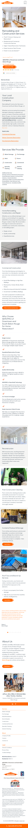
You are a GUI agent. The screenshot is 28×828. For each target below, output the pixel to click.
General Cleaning (6, 728)
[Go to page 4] (12, 632)
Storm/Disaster (6, 719)
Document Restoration (18, 179)
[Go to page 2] (9, 632)
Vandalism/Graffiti (16, 182)
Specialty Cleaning (6, 726)
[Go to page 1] (8, 632)
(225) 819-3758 (9, 67)
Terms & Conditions (7, 747)
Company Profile (6, 735)
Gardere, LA (4, 84)
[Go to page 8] (19, 632)
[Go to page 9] (20, 632)
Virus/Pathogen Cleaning (8, 176)
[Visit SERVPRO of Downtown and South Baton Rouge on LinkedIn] (12, 704)
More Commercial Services (11, 308)
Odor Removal (13, 181)
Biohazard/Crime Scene (17, 174)
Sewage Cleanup (6, 174)
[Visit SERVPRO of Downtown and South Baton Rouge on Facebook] (15, 704)
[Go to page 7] (17, 632)
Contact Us (5, 740)
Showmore (4, 128)
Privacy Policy (5, 750)
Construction (5, 721)
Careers (4, 738)
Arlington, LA (11, 84)
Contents (4, 184)
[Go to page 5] (14, 632)
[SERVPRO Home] (7, 2)
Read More (7, 666)
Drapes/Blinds (5, 181)
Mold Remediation (6, 716)
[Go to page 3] (11, 632)
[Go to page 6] (15, 632)
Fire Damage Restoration (10, 141)
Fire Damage (5, 714)
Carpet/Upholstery (12, 177)
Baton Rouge (6, 660)
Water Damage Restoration (11, 137)
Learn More (7, 544)
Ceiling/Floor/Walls (7, 179)
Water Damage (6, 711)
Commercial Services (8, 134)
